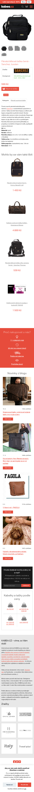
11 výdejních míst (17, 340)
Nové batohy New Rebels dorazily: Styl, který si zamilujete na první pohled (16, 461)
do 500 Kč (10, 609)
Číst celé (8, 419)
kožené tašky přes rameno (9, 661)
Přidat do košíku (12, 89)
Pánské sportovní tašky (18, 100)
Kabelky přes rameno (12, 652)
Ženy (23, 2)
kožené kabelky (24, 652)
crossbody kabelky (7, 654)
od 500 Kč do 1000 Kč (23, 610)
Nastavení (9, 784)
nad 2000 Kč (24, 622)
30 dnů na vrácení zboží (17, 348)
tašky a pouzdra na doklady (18, 659)
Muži (28, 2)
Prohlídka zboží (17, 364)
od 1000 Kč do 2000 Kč (10, 623)
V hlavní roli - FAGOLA (11, 507)
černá (6, 95)
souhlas (17, 775)
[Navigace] (31, 7)
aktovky (21, 661)
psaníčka (10, 657)
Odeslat (26, 585)
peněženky (16, 657)
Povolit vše (24, 784)
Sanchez (9, 108)
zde (25, 789)
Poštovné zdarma (17, 356)
